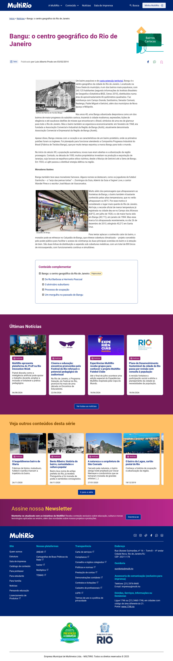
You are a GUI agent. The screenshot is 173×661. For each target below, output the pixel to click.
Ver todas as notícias (86, 406)
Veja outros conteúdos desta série (42, 423)
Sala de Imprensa (103, 5)
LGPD (78, 593)
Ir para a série (86, 492)
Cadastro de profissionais (87, 588)
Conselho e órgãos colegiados (89, 562)
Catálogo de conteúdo (19, 566)
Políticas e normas (84, 567)
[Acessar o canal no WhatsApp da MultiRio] (156, 536)
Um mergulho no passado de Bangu (64, 294)
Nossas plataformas (47, 546)
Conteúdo (70, 5)
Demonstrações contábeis (88, 577)
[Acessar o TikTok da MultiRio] (146, 536)
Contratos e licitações (85, 582)
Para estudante (16, 576)
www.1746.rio (127, 606)
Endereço (120, 546)
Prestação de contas (85, 572)
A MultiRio (53, 5)
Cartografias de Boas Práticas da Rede (52, 558)
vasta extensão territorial (111, 81)
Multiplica (41, 570)
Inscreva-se (133, 517)
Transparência (83, 546)
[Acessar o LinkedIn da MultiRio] (162, 536)
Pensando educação (19, 590)
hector (39, 565)
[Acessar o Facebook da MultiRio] (151, 536)
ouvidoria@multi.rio (124, 568)
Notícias (86, 5)
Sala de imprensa (17, 561)
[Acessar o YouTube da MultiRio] (135, 536)
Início (12, 18)
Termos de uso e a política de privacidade (89, 599)
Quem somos (15, 551)
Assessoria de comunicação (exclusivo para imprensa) (138, 577)
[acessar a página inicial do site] (19, 5)
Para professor (16, 571)
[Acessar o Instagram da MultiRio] (140, 536)
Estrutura (13, 556)
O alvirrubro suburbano (57, 284)
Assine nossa (41, 508)
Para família (15, 581)
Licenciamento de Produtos (17, 597)
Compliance (81, 557)
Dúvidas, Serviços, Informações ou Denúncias (133, 594)
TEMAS (40, 575)
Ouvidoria (120, 563)
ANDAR (40, 552)
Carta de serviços (83, 552)
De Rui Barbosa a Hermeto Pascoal (63, 279)
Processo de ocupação (57, 289)
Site (11, 546)
